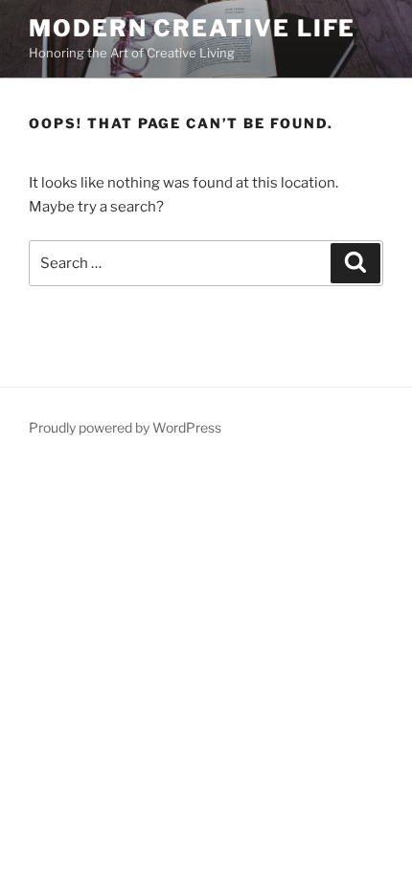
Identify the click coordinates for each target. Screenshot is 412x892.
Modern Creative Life (192, 28)
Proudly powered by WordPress (125, 427)
